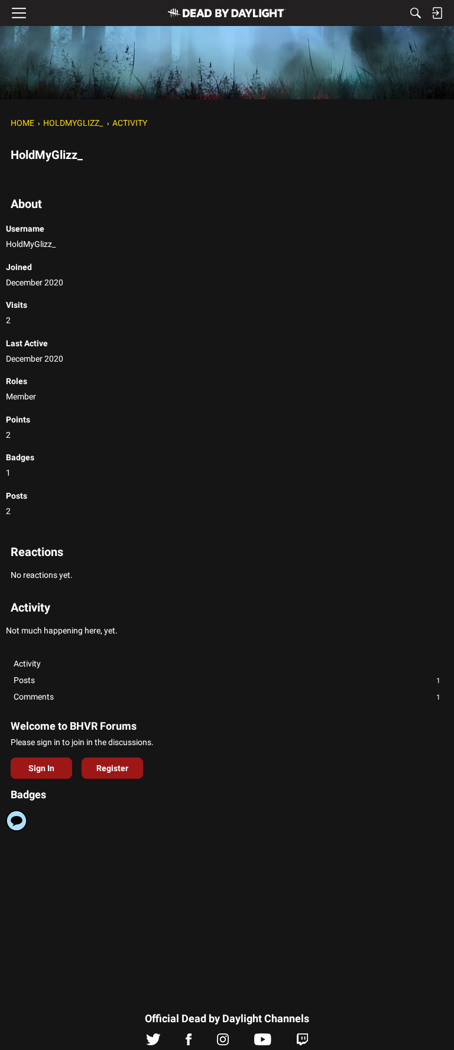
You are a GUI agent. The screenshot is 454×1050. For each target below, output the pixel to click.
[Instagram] (223, 1042)
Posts (227, 680)
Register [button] (112, 768)
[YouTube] (262, 1042)
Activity (27, 663)
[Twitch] (302, 1042)
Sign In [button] (41, 768)
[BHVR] (227, 13)
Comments (227, 696)
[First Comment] (16, 821)
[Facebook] (189, 1042)
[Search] (415, 13)
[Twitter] (153, 1042)
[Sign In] (436, 13)
